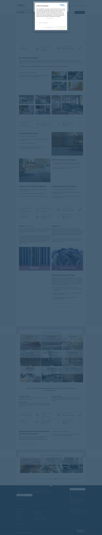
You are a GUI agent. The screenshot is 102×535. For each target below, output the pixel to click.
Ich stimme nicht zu (50, 27)
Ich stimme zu (61, 27)
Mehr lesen (49, 18)
